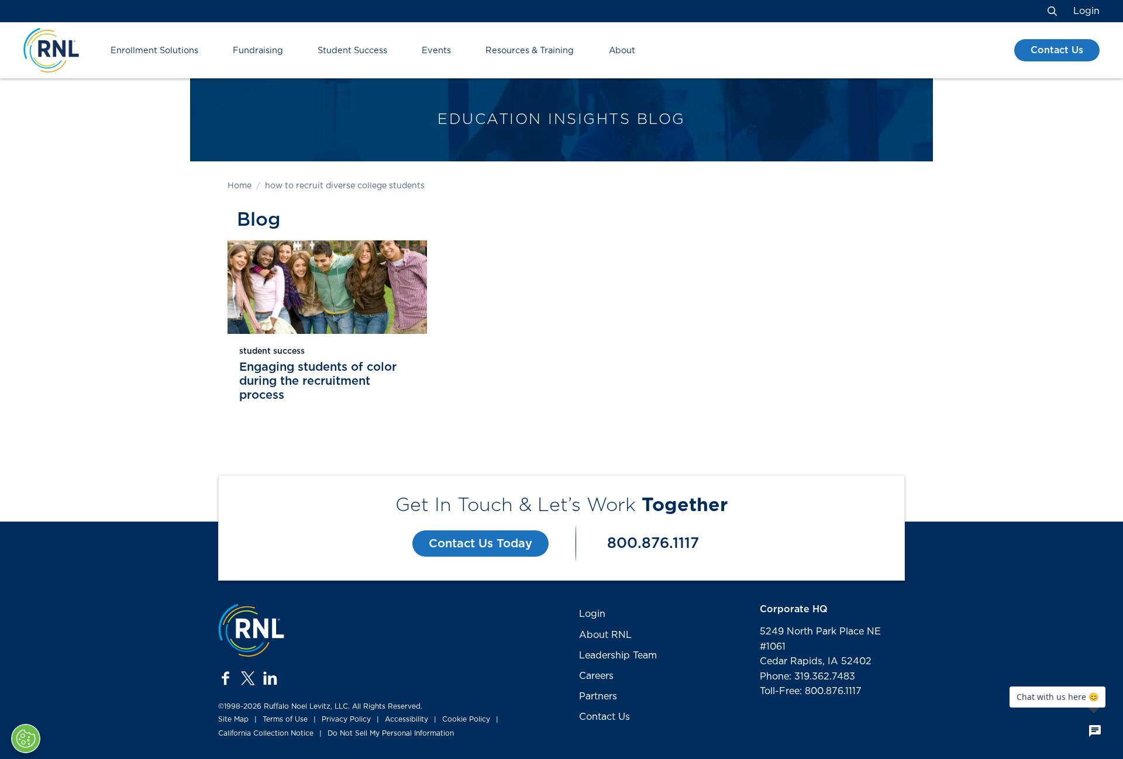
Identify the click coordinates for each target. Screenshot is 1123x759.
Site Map (233, 719)
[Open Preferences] (25, 738)
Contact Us (1057, 50)
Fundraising (258, 50)
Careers (596, 676)
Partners (598, 696)
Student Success (352, 50)
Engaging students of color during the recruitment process (318, 381)
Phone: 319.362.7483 (807, 676)
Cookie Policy (466, 719)
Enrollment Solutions (154, 50)
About (622, 50)
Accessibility (406, 719)
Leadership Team (618, 655)
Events (436, 50)
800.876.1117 (653, 543)
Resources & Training (529, 50)
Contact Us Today (480, 544)
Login (1086, 11)
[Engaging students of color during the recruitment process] (327, 287)
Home (240, 186)
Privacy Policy (346, 719)
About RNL (605, 635)
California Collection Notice (266, 733)
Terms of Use (285, 719)
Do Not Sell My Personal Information (391, 733)
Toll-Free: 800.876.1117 (811, 691)
